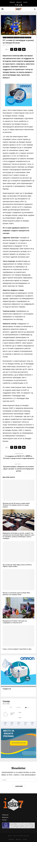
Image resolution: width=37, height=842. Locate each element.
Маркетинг (19, 2)
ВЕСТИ (4, 37)
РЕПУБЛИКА (28, 37)
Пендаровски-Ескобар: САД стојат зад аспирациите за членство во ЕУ (15, 621)
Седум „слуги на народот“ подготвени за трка (17, 649)
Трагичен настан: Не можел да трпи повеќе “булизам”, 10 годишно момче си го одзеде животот (16, 505)
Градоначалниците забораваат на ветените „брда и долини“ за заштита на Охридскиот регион (18, 468)
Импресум (12, 2)
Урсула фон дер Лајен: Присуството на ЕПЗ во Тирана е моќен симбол (17, 565)
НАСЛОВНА (16, 37)
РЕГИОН (22, 37)
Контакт (25, 2)
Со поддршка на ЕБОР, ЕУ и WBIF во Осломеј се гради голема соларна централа (18, 457)
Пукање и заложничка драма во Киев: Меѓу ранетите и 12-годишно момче (16, 593)
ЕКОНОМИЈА (10, 37)
